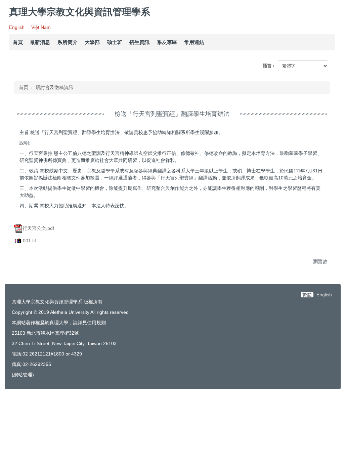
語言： (269, 65)
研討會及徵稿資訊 (54, 87)
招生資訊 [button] (139, 42)
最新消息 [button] (40, 42)
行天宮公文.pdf (38, 228)
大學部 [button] (92, 42)
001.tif (29, 240)
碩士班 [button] (114, 42)
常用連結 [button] (194, 42)
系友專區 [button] (167, 42)
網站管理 (22, 374)
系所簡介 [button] (67, 42)
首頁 (18, 42)
